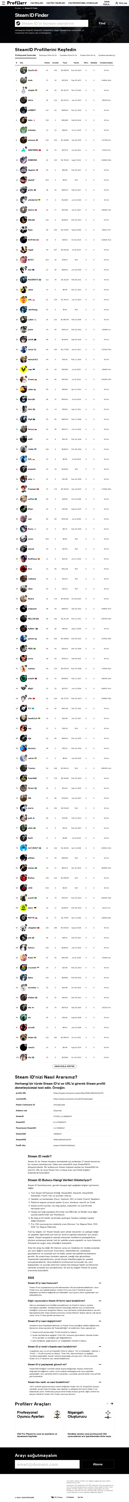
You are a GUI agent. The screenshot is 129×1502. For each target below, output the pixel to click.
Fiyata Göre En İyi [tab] (87, 55)
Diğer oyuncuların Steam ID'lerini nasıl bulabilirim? (56, 1300)
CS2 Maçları (36, 3)
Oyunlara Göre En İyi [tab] (68, 55)
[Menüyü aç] (3, 3)
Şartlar (80, 1497)
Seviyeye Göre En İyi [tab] (48, 55)
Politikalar (70, 1497)
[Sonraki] (112, 1403)
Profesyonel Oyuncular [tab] (25, 55)
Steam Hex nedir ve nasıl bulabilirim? (48, 1382)
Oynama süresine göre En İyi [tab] (110, 55)
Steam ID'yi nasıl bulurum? (43, 1283)
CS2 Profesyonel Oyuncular (83, 3)
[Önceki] (107, 1403)
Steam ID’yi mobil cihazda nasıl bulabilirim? (52, 1346)
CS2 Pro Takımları (55, 3)
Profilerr (18, 8)
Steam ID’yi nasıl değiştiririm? (44, 1321)
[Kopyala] (112, 1093)
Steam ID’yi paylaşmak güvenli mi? (47, 1364)
